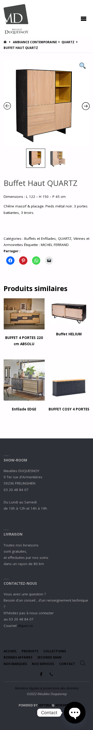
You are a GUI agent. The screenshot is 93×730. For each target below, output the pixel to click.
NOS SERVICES (43, 664)
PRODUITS (30, 651)
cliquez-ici (25, 625)
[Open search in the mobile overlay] (82, 663)
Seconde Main (49, 657)
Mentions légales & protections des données (47, 688)
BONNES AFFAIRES (18, 657)
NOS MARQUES (15, 664)
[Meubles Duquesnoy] (16, 18)
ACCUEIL (10, 651)
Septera (44, 705)
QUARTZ (67, 42)
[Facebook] (41, 674)
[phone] (51, 674)
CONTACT (67, 664)
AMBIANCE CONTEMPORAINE (35, 42)
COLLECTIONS (54, 651)
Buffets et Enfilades (40, 238)
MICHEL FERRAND (55, 244)
